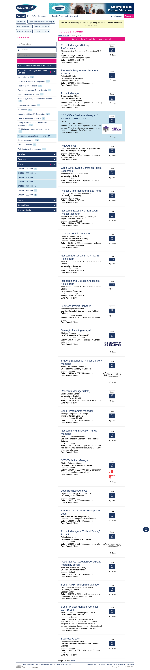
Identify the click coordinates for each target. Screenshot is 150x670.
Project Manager (70, 93)
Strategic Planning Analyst (76, 330)
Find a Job (21, 16)
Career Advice (44, 16)
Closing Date (76, 36)
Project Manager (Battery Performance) (75, 47)
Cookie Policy (112, 664)
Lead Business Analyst (74, 490)
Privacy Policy (101, 664)
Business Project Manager (76, 306)
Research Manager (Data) (75, 391)
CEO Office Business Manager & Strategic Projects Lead (79, 117)
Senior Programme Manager (77, 410)
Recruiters (129, 16)
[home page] (26, 8)
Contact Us (34, 667)
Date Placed (63, 36)
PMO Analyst (68, 145)
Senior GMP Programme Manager (80, 584)
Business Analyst (70, 638)
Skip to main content (9, 2)
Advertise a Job (71, 16)
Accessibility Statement (126, 664)
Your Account (116, 16)
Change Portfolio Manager (76, 233)
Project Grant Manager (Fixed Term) (81, 190)
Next (73, 661)
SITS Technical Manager (75, 460)
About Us (26, 667)
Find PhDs (31, 16)
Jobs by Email (58, 16)
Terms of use (91, 664)
